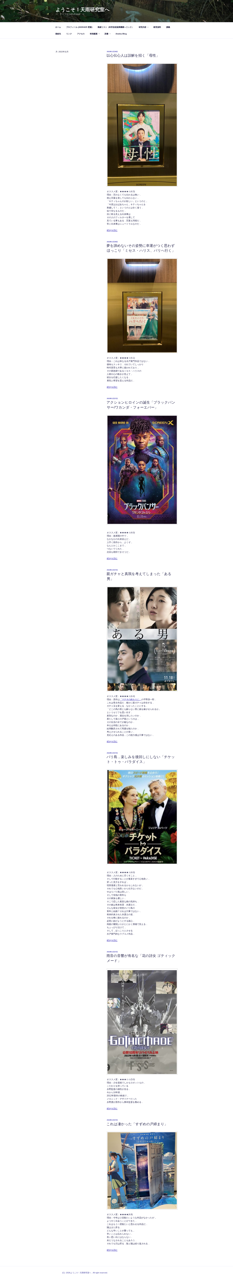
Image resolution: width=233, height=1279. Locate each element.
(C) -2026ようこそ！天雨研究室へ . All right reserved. (85, 1273)
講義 (168, 27)
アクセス (81, 34)
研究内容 (142, 27)
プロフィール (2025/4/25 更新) (79, 27)
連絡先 (58, 34)
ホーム (58, 27)
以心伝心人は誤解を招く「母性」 (133, 55)
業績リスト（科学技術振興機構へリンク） (115, 27)
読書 (106, 34)
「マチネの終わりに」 (130, 699)
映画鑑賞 (93, 34)
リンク (69, 34)
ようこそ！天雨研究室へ (83, 9)
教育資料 (157, 27)
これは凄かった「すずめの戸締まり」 (137, 1124)
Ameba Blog (121, 34)
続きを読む (112, 230)
